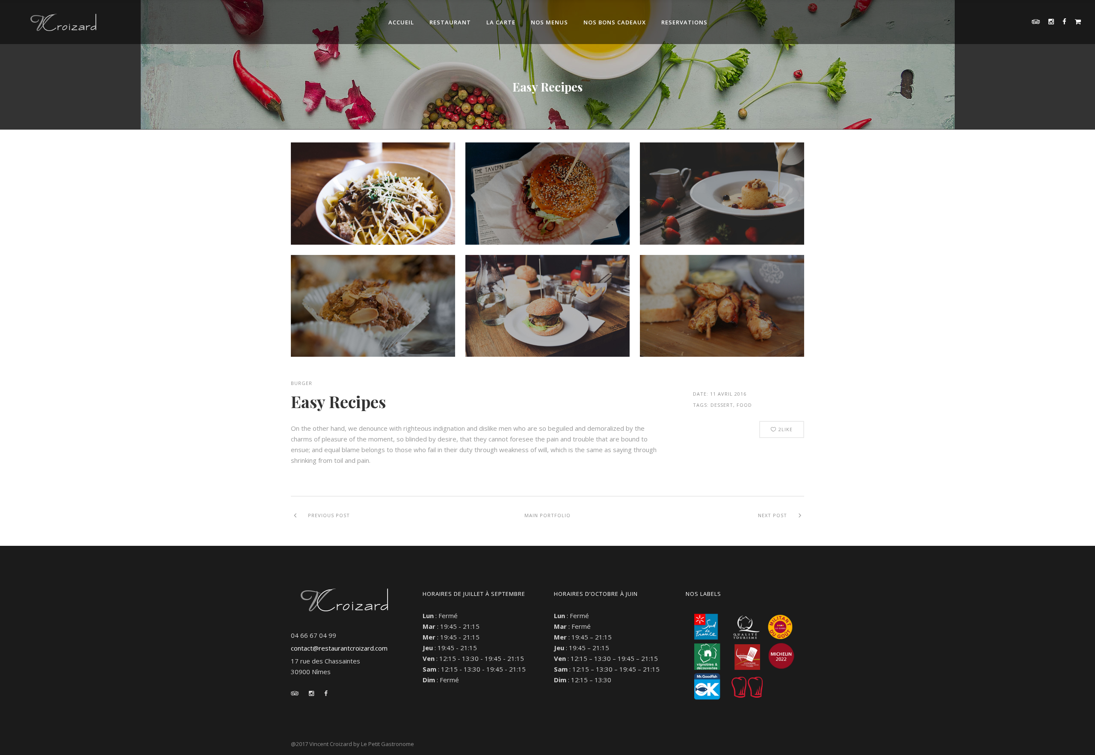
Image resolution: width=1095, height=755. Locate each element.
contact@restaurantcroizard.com (339, 648)
